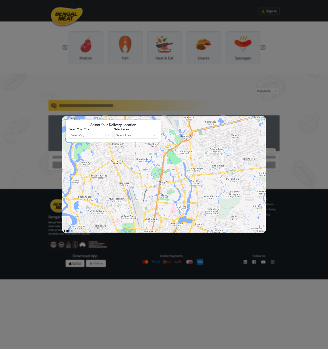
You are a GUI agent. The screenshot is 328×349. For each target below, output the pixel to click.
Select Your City (79, 129)
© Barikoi (260, 230)
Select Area (121, 129)
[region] (164, 174)
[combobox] (116, 135)
